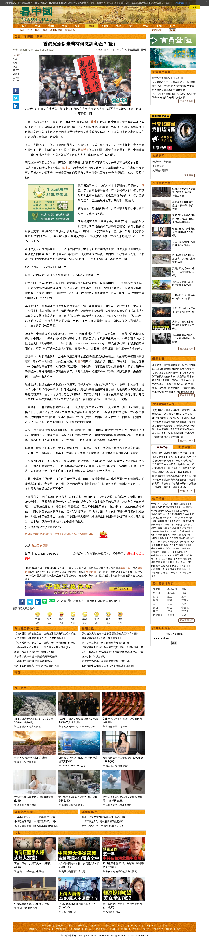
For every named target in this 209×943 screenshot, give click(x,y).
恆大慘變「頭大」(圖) (93, 656)
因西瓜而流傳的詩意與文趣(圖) (167, 78)
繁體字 (20, 871)
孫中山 (169, 566)
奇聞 (159, 25)
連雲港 (114, 805)
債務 (174, 535)
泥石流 (27, 726)
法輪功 (178, 548)
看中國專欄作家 (163, 583)
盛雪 (169, 604)
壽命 (184, 572)
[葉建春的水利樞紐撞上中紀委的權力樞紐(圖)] (123, 694)
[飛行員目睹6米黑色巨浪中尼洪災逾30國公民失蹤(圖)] (34, 694)
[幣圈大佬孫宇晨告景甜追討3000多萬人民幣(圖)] (123, 733)
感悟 (158, 572)
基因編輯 (188, 545)
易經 (179, 569)
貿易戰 (154, 511)
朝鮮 (153, 535)
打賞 (112, 50)
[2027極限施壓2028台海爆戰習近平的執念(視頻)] (123, 838)
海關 (185, 559)
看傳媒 (124, 929)
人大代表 (80, 726)
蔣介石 (175, 566)
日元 (172, 538)
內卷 (118, 911)
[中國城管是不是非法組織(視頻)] (34, 879)
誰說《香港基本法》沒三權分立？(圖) (34, 652)
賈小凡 (156, 593)
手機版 (99, 50)
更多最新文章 (186, 395)
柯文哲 (159, 517)
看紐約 (112, 929)
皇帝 (168, 569)
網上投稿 (46, 925)
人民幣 (154, 538)
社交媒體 (186, 531)
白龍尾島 (155, 555)
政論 (37, 30)
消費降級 (71, 911)
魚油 (83, 765)
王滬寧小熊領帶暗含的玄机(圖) (167, 437)
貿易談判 (190, 521)
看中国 (38, 13)
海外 (178, 562)
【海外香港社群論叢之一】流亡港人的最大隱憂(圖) (42, 647)
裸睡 (34, 805)
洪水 (165, 514)
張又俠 (65, 726)
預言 (108, 871)
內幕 (185, 524)
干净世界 (45, 929)
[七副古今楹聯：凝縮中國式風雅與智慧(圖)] (161, 281)
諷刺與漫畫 (56, 30)
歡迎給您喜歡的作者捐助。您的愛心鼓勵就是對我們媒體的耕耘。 (60, 534)
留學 (180, 559)
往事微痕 (164, 531)
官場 (51, 25)
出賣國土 (175, 511)
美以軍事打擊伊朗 (161, 161)
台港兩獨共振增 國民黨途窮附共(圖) (33, 661)
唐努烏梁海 (178, 552)
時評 (22, 30)
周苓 (155, 600)
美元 (184, 535)
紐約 (105, 25)
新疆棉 (154, 514)
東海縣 (121, 805)
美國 (64, 25)
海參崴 (164, 541)
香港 (15, 59)
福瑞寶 (135, 929)
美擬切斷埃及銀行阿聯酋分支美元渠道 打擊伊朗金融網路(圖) (183, 218)
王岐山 (154, 521)
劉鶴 (153, 524)
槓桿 (179, 535)
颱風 (64, 871)
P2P (176, 545)
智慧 (153, 572)
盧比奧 (188, 504)
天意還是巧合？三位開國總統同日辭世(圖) (173, 82)
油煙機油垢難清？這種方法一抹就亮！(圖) (173, 418)
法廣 (179, 531)
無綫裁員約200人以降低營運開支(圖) (101, 638)
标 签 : (17, 55)
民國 (153, 566)
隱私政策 (109, 925)
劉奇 (158, 569)
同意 (194, 7)
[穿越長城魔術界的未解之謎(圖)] (34, 733)
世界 (118, 25)
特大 (131, 50)
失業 (64, 911)
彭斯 (178, 521)
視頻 (18, 832)
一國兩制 (155, 531)
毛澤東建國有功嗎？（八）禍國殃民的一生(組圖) (183, 338)
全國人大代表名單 (93, 726)
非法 (30, 908)
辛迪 (183, 615)
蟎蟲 (29, 805)
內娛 (120, 765)
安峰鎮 (128, 805)
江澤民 (16, 77)
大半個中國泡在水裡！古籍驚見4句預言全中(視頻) (183, 325)
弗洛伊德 (167, 517)
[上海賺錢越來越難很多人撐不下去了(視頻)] (79, 879)
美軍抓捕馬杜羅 (160, 170)
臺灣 (15, 63)
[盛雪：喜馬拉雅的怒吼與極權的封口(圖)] (161, 242)
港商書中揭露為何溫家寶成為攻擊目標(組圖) (106, 661)
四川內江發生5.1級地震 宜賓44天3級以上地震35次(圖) (183, 258)
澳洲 (190, 562)
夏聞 (183, 596)
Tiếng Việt (150, 925)
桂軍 (158, 566)
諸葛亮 (173, 569)
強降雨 (70, 871)
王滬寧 (159, 524)
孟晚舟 (161, 521)
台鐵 (183, 507)
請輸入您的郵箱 (174, 634)
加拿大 (159, 535)
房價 (153, 545)
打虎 (179, 528)
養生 (153, 576)
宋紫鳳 (156, 589)
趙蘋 (183, 604)
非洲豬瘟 (165, 545)
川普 (176, 504)
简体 (106, 50)
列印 (125, 50)
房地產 (182, 538)
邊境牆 (172, 521)
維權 (160, 548)
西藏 (38, 726)
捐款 (71, 925)
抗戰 (163, 566)
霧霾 (181, 545)
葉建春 (109, 726)
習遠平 (126, 765)
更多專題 (188, 175)
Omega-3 (66, 765)
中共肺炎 (155, 504)
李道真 (171, 593)
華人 (165, 559)
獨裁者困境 (131, 871)
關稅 (167, 521)
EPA (73, 765)
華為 (183, 517)
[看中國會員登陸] (173, 40)
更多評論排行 (186, 491)
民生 (172, 562)
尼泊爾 (20, 726)
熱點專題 (158, 155)
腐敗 (170, 528)
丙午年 (77, 871)
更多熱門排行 (186, 440)
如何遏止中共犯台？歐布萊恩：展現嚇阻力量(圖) (108, 665)
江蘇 (108, 805)
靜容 (169, 607)
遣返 (190, 559)
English (122, 925)
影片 (172, 25)
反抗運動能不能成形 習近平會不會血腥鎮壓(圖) (39, 638)
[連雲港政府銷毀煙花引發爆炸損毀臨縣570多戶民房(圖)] (123, 772)
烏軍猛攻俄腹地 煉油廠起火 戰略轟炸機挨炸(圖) (183, 205)
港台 (78, 25)
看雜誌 (88, 929)
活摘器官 (155, 552)
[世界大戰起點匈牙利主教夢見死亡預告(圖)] (161, 308)
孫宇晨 (114, 765)
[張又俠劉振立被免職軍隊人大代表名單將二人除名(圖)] (79, 694)
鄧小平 (16, 81)
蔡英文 (175, 541)
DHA (78, 765)
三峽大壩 (184, 511)
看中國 (189, 528)
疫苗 (153, 517)
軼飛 (155, 596)
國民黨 (178, 507)
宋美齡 (183, 566)
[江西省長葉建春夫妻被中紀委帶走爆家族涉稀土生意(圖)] (161, 188)
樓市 (188, 538)
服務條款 (96, 925)
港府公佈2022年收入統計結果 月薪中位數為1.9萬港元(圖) (113, 652)
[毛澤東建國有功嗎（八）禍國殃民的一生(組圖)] (161, 335)
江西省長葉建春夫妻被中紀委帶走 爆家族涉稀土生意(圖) (183, 192)
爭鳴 (29, 30)
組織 (35, 908)
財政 (192, 538)
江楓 (169, 611)
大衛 (24, 762)
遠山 (169, 596)
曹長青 (171, 615)
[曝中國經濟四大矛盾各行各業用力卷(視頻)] (123, 879)
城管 (24, 908)
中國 (15, 66)
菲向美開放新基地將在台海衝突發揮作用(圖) (106, 642)
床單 (19, 805)
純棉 (24, 805)
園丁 (155, 604)
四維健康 (158, 615)
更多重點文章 (186, 348)
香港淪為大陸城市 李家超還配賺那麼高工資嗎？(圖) (110, 633)
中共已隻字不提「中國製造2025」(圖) (35, 821)
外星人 (179, 572)
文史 (132, 25)
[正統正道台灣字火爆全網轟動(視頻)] (34, 838)
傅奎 (125, 726)
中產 (158, 541)
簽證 (153, 562)
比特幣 (161, 538)
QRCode (61, 600)
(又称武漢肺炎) (166, 504)
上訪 (173, 548)
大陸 (37, 25)
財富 (153, 541)
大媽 (192, 541)
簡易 (183, 589)
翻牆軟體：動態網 (163, 929)
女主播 (154, 559)
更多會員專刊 (186, 101)
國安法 (189, 507)
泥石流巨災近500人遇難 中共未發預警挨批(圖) (183, 272)
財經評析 (70, 30)
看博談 (28, 36)
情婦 (165, 528)
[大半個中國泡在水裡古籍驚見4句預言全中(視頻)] (79, 838)
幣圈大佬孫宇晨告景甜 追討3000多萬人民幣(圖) (183, 232)
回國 (158, 562)
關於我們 (82, 925)
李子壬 (185, 611)
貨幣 (188, 535)
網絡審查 (186, 548)
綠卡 (168, 562)
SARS (169, 555)
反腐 (174, 528)
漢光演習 (170, 507)
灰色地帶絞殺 (118, 871)
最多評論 (162, 447)
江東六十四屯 (166, 552)
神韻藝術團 (61, 929)
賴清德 (182, 504)
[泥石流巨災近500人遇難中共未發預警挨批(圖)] (79, 772)
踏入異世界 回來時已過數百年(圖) (169, 89)
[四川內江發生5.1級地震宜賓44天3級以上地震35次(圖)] (161, 255)
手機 (163, 572)
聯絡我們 (60, 925)
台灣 (170, 541)
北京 (181, 541)
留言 (119, 50)
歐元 (167, 538)
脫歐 (165, 535)
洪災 (33, 726)
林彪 (153, 569)
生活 (145, 25)
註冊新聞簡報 (161, 628)
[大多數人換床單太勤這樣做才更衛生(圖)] (34, 772)
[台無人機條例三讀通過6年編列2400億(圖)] (161, 295)
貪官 (160, 528)
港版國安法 (179, 514)
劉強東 (187, 541)
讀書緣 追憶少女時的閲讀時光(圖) (169, 97)
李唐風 (185, 600)
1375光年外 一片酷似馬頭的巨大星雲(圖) (173, 384)
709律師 (166, 548)
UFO (174, 517)
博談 (91, 25)
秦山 (155, 607)
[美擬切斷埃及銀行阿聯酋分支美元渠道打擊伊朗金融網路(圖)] (161, 215)
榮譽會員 (125, 568)
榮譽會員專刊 (161, 71)
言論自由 (188, 555)
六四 (187, 514)
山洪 (82, 805)
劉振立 (72, 726)
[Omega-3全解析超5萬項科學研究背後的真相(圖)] (79, 733)
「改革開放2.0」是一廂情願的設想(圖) (35, 817)
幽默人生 (186, 569)
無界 (179, 929)
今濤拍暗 (172, 589)
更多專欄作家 (186, 620)
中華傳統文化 (32, 871)
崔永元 (172, 524)
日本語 (163, 925)
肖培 (120, 726)
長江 (160, 514)
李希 (115, 726)
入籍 (163, 562)
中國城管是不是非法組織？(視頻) (32, 904)
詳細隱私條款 (179, 3)
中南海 (179, 524)
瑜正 (155, 611)
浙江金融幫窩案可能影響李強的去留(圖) (36, 826)
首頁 (24, 25)
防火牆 (154, 548)
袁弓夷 (171, 514)
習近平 (16, 70)
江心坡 (163, 555)
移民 (170, 559)
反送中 (154, 528)
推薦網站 (32, 929)
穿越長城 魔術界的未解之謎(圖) (31, 757)
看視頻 (146, 929)
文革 (189, 572)
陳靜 (169, 600)
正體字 (42, 871)
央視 (161, 559)
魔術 (19, 762)
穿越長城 (31, 762)
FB (192, 531)
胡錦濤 (16, 74)
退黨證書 (100, 929)
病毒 (153, 507)
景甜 (108, 765)
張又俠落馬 (158, 166)
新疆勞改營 (178, 555)
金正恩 (189, 517)
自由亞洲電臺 (39, 545)
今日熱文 (21, 688)
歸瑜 (183, 593)
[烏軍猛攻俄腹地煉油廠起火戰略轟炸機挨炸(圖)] (161, 202)
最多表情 (184, 447)
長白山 (186, 552)
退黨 (192, 514)
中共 (178, 517)
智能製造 (110, 911)
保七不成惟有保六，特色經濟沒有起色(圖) (37, 665)
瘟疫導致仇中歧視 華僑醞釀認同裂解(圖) (36, 656)
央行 (170, 535)
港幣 (176, 538)
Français (135, 925)
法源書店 (75, 929)
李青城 (185, 607)
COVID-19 (160, 507)
